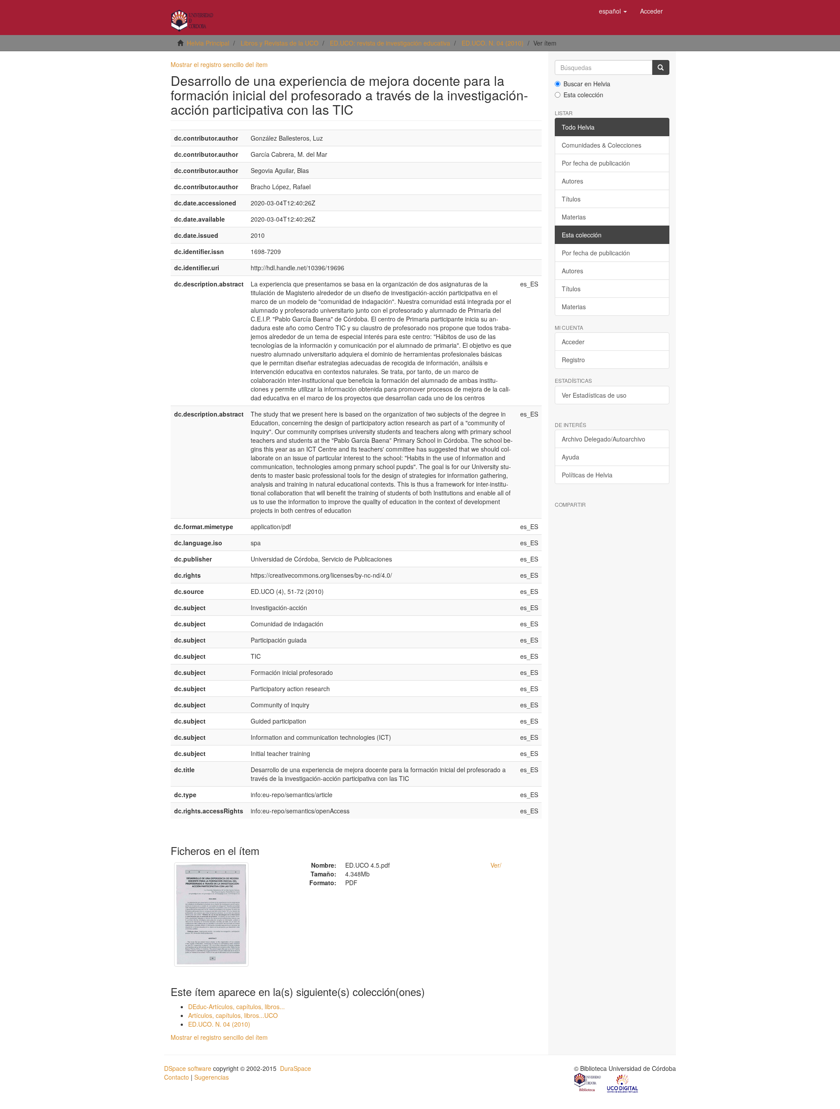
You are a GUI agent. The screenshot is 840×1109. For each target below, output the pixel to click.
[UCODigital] (623, 1083)
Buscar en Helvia (587, 83)
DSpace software (187, 1068)
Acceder (573, 341)
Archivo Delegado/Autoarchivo (603, 438)
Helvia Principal (208, 43)
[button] (613, 11)
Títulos (571, 198)
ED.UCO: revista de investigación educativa (390, 43)
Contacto (176, 1077)
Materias (574, 216)
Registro (573, 359)
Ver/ (495, 865)
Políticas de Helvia (587, 474)
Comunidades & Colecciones (601, 145)
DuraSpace (295, 1068)
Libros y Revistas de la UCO (279, 43)
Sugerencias (211, 1077)
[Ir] (660, 67)
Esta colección (583, 94)
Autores (572, 181)
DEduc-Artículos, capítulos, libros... (236, 1006)
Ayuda (570, 456)
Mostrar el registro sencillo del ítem (219, 64)
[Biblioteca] (588, 1083)
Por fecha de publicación (596, 163)
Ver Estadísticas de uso (594, 395)
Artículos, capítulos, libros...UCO (233, 1015)
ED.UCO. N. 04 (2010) (493, 43)
